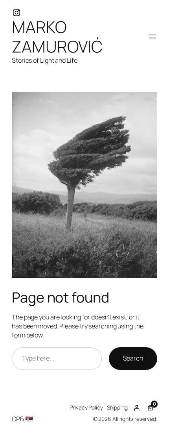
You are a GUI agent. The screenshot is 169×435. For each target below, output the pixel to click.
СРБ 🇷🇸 (22, 419)
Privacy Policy (86, 407)
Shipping (117, 407)
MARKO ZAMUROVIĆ (57, 36)
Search (133, 358)
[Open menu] (152, 36)
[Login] (136, 408)
